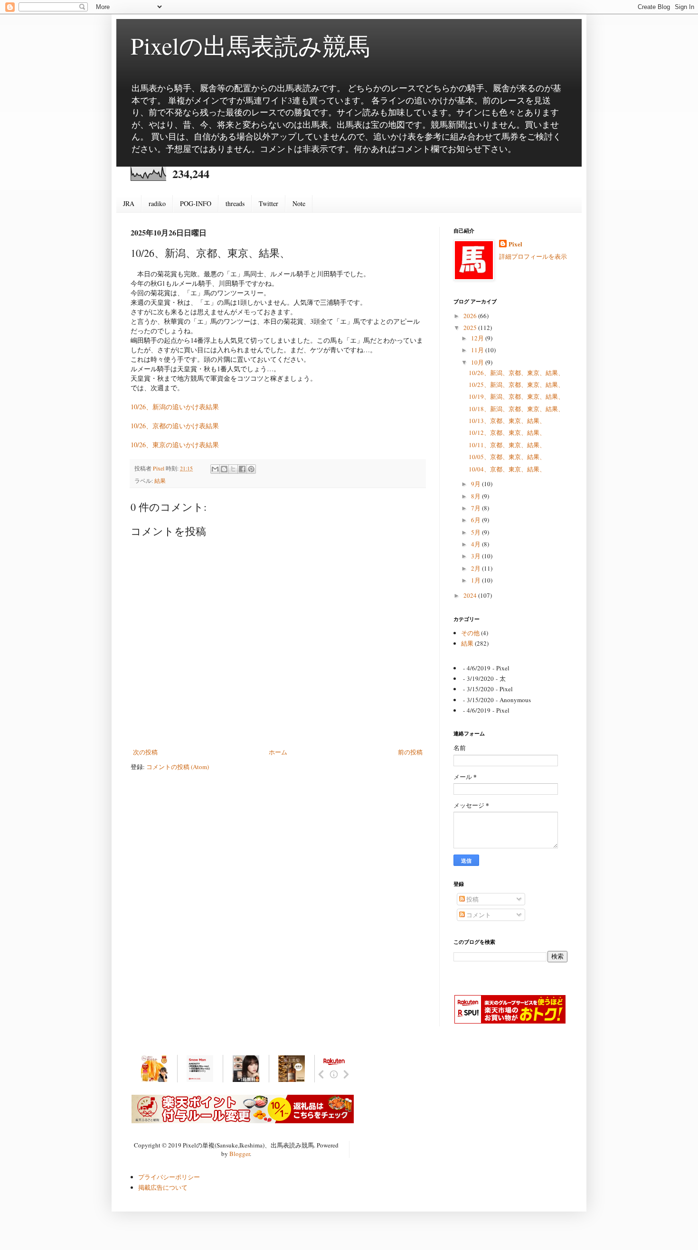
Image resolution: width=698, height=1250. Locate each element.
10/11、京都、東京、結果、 (507, 445)
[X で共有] (233, 469)
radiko (157, 203)
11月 (478, 350)
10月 (478, 362)
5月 (476, 532)
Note (298, 203)
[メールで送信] (215, 469)
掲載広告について (163, 1187)
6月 (476, 520)
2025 (470, 327)
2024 (470, 595)
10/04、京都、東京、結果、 (507, 469)
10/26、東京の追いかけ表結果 (175, 444)
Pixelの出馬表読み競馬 (250, 45)
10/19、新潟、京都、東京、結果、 (516, 396)
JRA (128, 203)
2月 (476, 568)
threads (235, 203)
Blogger (239, 1153)
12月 (478, 338)
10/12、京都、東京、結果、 (507, 432)
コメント (478, 915)
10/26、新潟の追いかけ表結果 (175, 406)
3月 (476, 556)
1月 (476, 580)
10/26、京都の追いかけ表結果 (175, 425)
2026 (470, 315)
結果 (160, 480)
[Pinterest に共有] (251, 469)
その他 (470, 633)
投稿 (472, 899)
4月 (476, 544)
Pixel (515, 244)
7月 (476, 508)
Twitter (268, 203)
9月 (476, 483)
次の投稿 (145, 752)
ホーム (278, 752)
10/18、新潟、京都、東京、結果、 (516, 408)
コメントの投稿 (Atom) (177, 766)
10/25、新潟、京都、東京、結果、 (516, 384)
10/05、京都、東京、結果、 (507, 456)
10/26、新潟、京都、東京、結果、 (516, 372)
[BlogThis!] (224, 469)
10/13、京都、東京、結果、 (507, 420)
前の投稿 (410, 752)
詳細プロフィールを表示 (533, 256)
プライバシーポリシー (169, 1177)
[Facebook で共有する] (242, 469)
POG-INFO (195, 203)
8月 (476, 496)
